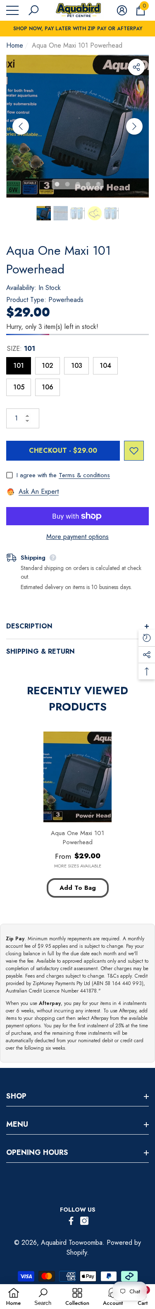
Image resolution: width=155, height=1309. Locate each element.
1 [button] (57, 184)
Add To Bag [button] (78, 887)
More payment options (77, 536)
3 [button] (77, 184)
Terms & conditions (84, 475)
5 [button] (98, 184)
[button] (33, 10)
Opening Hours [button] (37, 1152)
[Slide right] (134, 126)
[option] (77, 126)
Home (14, 45)
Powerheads (65, 299)
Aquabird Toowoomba (72, 1242)
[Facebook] (71, 1221)
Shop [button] (16, 1096)
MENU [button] (17, 1124)
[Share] (136, 67)
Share (136, 67)
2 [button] (67, 184)
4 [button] (88, 184)
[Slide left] (20, 126)
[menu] (12, 10)
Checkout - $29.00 (63, 450)
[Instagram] (84, 1221)
